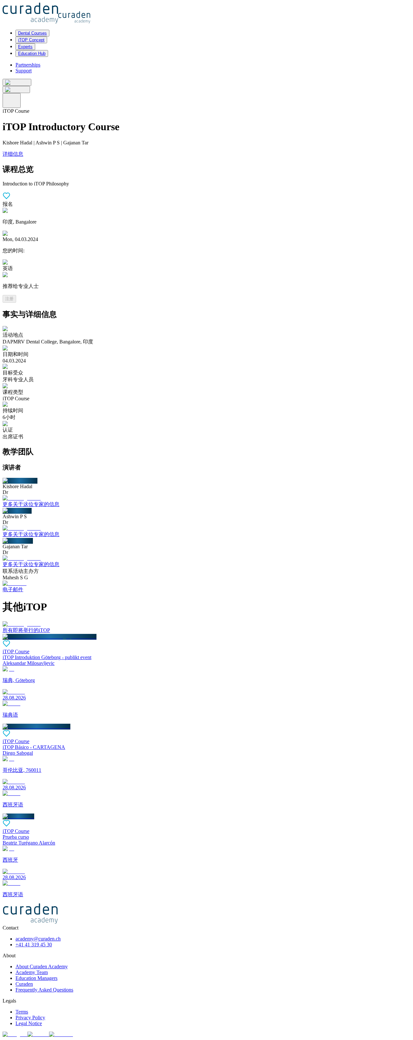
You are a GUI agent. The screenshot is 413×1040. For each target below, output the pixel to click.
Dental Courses (32, 33)
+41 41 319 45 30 (33, 944)
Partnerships (27, 65)
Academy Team (31, 972)
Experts (25, 46)
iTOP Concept (31, 39)
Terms (21, 1011)
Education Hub (31, 53)
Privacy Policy (30, 1017)
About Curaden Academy (41, 966)
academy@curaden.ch (38, 938)
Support (23, 70)
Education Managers (36, 978)
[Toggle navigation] (12, 100)
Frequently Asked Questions (44, 990)
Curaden (24, 984)
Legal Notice (28, 1023)
